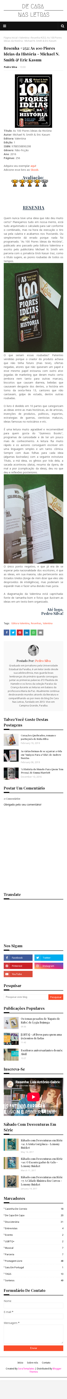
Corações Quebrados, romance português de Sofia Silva (38, 737)
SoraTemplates (26, 1368)
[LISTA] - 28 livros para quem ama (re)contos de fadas (41, 1036)
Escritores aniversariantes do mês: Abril (42, 1052)
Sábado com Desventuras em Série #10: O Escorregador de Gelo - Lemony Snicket (42, 1162)
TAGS (34, 1274)
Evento (34, 1234)
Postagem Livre (34, 1260)
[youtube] (18, 974)
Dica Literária (34, 1221)
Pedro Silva (10, 67)
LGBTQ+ (34, 1241)
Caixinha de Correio (34, 1208)
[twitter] (48, 957)
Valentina (24, 37)
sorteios (34, 1280)
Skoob (34, 169)
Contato (46, 1362)
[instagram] (48, 966)
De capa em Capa (34, 1215)
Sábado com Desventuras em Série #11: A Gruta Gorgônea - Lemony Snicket (42, 1144)
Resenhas (36, 623)
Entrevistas (34, 1228)
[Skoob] (48, 974)
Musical (34, 1247)
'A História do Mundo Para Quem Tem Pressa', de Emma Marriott (42, 771)
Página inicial (10, 37)
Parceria (34, 1254)
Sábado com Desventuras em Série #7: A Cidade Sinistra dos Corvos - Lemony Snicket (42, 1180)
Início (20, 1362)
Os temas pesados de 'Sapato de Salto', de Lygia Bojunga (40, 1020)
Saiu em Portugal (34, 1267)
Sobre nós (32, 1362)
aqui (33, 166)
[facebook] (18, 957)
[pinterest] (18, 966)
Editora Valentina (20, 623)
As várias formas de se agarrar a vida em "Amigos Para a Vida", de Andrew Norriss (41, 754)
